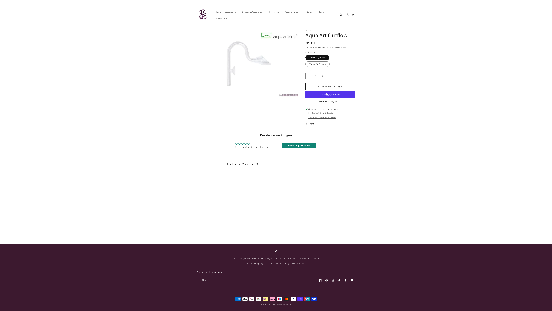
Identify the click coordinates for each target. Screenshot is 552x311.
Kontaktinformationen (308, 258)
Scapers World (272, 304)
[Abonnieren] (245, 280)
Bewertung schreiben (299, 145)
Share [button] (311, 123)
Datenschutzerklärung (278, 263)
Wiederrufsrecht (299, 263)
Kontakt (292, 258)
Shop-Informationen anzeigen (322, 117)
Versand (318, 47)
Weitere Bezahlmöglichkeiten (330, 101)
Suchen (233, 258)
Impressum (280, 258)
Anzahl (308, 70)
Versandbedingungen (255, 263)
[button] (231, 12)
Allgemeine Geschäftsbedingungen (256, 258)
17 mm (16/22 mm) (317, 64)
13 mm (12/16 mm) (317, 57)
